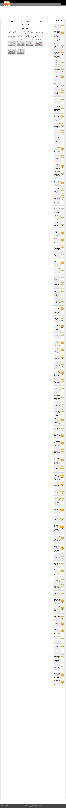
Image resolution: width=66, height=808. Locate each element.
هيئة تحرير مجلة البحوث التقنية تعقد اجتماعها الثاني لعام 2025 (57, 397)
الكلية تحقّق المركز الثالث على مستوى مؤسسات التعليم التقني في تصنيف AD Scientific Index (57, 461)
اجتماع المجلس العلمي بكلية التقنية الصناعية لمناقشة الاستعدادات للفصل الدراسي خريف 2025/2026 (57, 501)
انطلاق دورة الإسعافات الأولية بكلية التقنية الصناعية (57, 350)
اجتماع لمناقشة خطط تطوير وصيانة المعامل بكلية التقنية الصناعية (57, 45)
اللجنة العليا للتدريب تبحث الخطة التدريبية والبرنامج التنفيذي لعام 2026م (57, 78)
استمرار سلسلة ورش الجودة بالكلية (57, 623)
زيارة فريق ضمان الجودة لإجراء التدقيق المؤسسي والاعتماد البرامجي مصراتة (57, 390)
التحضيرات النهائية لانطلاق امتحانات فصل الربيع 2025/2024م (57, 594)
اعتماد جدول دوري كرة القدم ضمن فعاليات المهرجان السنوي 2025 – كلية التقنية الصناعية (57, 572)
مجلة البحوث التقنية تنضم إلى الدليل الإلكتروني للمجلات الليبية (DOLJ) (57, 413)
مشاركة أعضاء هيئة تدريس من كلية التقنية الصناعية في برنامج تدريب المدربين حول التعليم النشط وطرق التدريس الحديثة (57, 36)
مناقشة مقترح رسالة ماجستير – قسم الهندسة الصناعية (57, 70)
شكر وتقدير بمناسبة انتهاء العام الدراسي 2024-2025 (57, 563)
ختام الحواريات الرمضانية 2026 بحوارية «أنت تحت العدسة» (57, 233)
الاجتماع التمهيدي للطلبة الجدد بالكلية (57, 435)
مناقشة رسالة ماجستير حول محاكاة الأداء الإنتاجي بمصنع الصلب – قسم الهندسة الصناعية (57, 540)
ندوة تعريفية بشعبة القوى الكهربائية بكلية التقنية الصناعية (57, 183)
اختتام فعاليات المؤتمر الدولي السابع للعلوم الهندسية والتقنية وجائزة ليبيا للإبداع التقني (57, 293)
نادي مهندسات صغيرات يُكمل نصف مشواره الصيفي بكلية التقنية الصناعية (57, 519)
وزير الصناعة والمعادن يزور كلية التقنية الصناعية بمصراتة (57, 217)
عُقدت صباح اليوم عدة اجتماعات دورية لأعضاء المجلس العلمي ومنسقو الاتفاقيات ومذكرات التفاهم (57, 648)
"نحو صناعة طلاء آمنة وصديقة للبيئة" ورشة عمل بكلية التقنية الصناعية (57, 26)
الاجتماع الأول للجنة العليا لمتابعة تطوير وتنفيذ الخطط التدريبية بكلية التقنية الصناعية (57, 549)
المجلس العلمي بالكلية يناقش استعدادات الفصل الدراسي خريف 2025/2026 (57, 477)
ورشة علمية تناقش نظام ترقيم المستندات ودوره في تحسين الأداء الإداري (57, 101)
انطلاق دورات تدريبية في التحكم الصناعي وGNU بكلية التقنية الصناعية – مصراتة (57, 125)
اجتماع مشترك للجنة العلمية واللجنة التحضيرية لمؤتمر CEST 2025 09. (57, 511)
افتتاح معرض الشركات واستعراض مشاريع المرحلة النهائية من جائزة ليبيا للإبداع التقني (57, 310)
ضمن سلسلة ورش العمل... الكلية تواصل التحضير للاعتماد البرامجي (57, 579)
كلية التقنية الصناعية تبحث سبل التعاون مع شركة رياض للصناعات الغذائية (57, 366)
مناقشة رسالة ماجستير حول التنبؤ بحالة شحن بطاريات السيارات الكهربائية (57, 270)
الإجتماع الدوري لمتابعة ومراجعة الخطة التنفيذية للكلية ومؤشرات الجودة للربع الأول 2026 (57, 175)
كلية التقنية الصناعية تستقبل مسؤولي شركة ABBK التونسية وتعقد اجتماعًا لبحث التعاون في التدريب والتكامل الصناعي (57, 200)
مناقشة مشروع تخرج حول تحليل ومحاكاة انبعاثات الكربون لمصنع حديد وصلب (57, 256)
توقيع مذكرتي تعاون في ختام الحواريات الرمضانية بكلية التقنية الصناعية (57, 240)
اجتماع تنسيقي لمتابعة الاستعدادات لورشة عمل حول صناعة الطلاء (57, 109)
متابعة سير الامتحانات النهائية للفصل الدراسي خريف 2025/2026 (57, 277)
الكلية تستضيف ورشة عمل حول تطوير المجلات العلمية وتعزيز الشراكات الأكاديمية (57, 421)
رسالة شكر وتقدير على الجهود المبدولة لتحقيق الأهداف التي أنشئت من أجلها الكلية (57, 683)
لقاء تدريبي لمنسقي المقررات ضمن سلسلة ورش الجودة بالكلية (57, 617)
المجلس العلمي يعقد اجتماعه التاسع (57, 284)
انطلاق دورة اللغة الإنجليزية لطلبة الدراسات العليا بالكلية (57, 190)
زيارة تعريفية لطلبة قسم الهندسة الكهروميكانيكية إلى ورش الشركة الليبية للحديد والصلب (57, 609)
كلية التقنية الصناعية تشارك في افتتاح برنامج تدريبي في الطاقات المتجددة (57, 210)
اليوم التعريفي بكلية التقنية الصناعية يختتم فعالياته (56, 484)
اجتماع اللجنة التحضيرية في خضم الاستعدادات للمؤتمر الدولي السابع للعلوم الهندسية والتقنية (57, 327)
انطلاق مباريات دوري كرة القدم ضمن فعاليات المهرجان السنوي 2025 (57, 557)
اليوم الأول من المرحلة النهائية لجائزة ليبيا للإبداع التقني (57, 319)
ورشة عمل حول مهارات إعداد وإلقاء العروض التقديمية (57, 428)
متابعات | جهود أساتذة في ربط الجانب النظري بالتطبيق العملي (57, 63)
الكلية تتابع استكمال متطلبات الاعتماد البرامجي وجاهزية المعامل (57, 247)
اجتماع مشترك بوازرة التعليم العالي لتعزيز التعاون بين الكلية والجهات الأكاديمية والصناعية (57, 444)
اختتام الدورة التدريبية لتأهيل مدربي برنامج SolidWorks (57, 336)
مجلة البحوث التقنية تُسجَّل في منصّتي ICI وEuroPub (57, 382)
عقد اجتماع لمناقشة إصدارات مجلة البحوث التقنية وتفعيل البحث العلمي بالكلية (57, 658)
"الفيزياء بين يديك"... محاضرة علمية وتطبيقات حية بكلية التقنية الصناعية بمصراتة (57, 150)
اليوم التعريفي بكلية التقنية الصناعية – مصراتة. (56, 492)
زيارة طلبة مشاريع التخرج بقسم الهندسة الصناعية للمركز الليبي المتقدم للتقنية (57, 639)
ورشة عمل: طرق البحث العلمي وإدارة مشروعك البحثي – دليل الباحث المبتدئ (57, 405)
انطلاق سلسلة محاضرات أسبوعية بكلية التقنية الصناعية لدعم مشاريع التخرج (57, 159)
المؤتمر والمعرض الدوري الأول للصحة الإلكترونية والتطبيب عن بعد (57, 675)
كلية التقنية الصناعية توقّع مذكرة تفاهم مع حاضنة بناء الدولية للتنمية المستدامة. (57, 374)
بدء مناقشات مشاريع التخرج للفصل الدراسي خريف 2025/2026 (57, 263)
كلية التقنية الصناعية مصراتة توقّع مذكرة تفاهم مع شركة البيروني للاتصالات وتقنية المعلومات (57, 54)
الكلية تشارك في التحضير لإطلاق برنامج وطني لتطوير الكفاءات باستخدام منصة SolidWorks (57, 453)
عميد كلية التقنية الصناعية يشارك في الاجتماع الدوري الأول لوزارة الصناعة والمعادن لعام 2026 (57, 225)
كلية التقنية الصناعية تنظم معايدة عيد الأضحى (57, 586)
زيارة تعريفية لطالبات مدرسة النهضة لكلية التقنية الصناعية (57, 631)
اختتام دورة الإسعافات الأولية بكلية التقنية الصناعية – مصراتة (57, 343)
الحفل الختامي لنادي (56, 468)
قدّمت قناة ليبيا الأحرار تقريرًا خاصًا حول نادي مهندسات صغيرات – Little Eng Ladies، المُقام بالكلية (57, 529)
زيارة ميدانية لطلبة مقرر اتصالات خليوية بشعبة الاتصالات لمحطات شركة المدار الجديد (57, 668)
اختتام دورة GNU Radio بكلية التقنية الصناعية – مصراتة (57, 85)
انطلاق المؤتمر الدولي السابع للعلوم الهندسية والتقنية (57, 302)
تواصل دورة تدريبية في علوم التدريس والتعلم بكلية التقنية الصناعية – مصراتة (57, 118)
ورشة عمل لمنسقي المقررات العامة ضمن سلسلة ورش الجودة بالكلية (57, 601)
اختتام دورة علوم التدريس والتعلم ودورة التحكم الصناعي (57, 93)
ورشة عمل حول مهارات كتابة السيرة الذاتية (57, 357)
